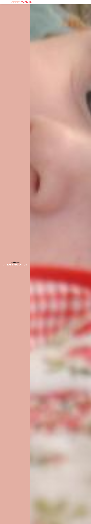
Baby (4, 261)
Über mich (74, 2)
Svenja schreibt (23, 261)
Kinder (12, 261)
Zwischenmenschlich (15, 262)
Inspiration (8, 261)
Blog (79, 2)
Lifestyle (17, 261)
